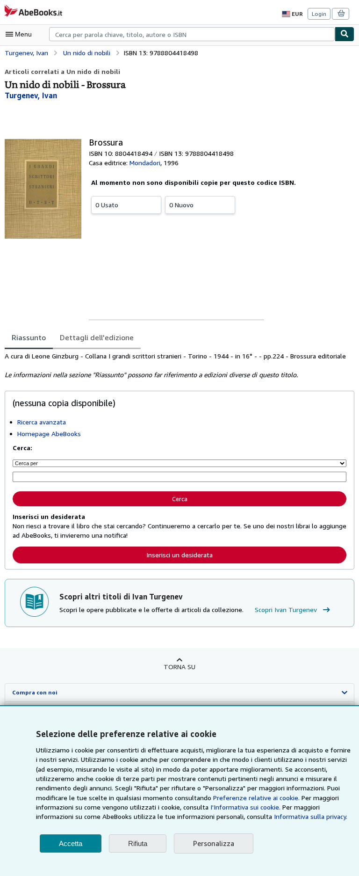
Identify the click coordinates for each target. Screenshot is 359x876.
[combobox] (192, 34)
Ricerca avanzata (41, 422)
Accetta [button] (70, 843)
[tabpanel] (176, 365)
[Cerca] (344, 34)
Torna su (179, 667)
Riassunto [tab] (29, 337)
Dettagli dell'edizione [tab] (97, 337)
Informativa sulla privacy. (310, 816)
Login (319, 13)
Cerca (179, 499)
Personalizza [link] (213, 843)
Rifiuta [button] (137, 843)
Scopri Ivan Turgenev (286, 609)
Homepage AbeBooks (49, 434)
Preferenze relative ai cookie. (256, 798)
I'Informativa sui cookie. (245, 807)
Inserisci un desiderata (179, 555)
